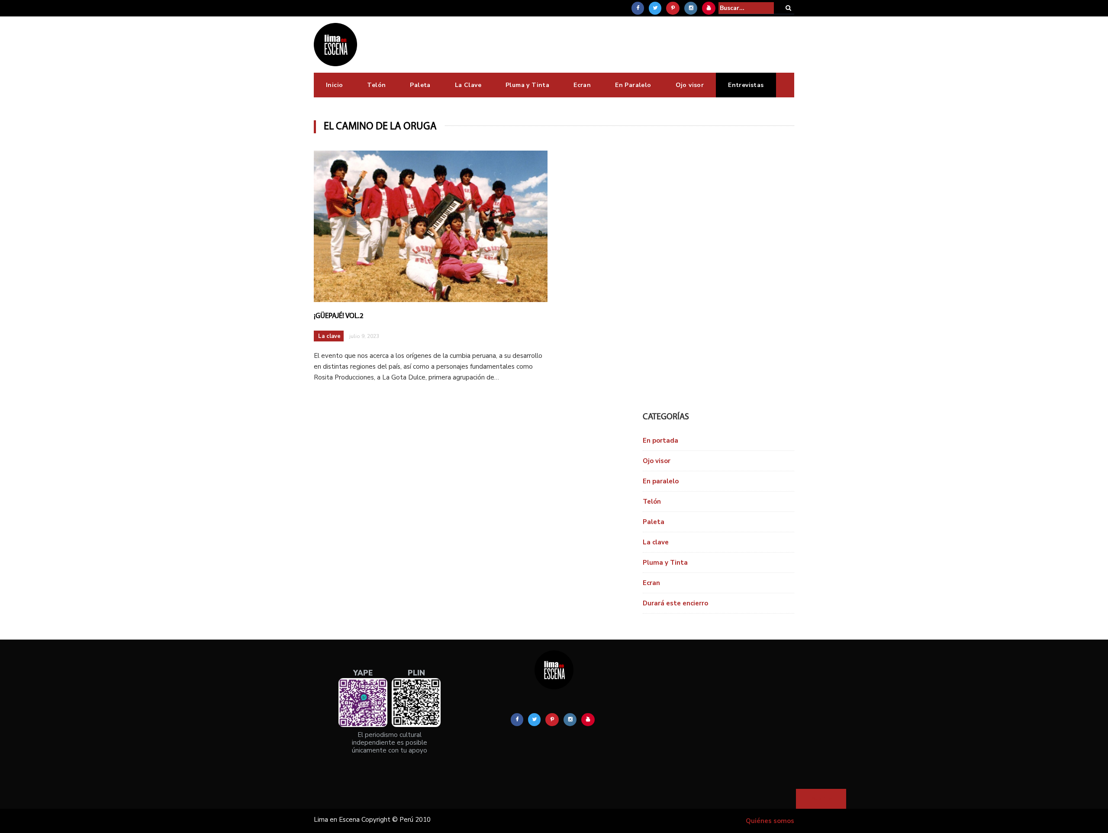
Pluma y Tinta (527, 85)
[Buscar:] (746, 8)
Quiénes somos (770, 821)
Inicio (334, 85)
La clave (329, 336)
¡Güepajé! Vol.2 (339, 316)
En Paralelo (633, 85)
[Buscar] (788, 8)
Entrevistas (745, 85)
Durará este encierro (675, 603)
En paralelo (661, 481)
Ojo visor (690, 85)
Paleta (420, 85)
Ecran (582, 85)
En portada (660, 440)
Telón (376, 85)
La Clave (468, 85)
